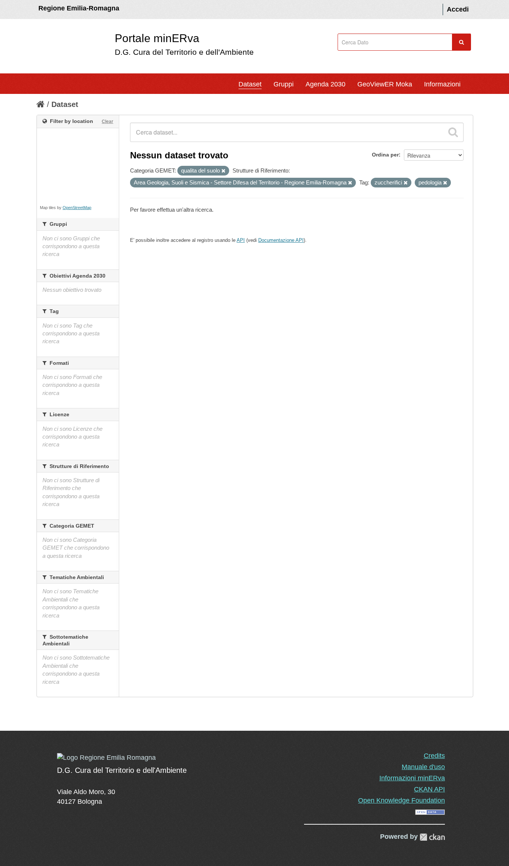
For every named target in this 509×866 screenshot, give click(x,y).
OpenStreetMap (77, 207)
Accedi (458, 9)
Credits (434, 755)
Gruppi (284, 84)
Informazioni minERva (412, 778)
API (241, 240)
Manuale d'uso (423, 767)
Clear (107, 121)
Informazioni (442, 84)
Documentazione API (281, 240)
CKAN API (429, 789)
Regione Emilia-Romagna (78, 8)
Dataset (250, 84)
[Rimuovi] (223, 171)
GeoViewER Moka (384, 84)
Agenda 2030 (325, 84)
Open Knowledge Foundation (401, 800)
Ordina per (385, 155)
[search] (453, 132)
